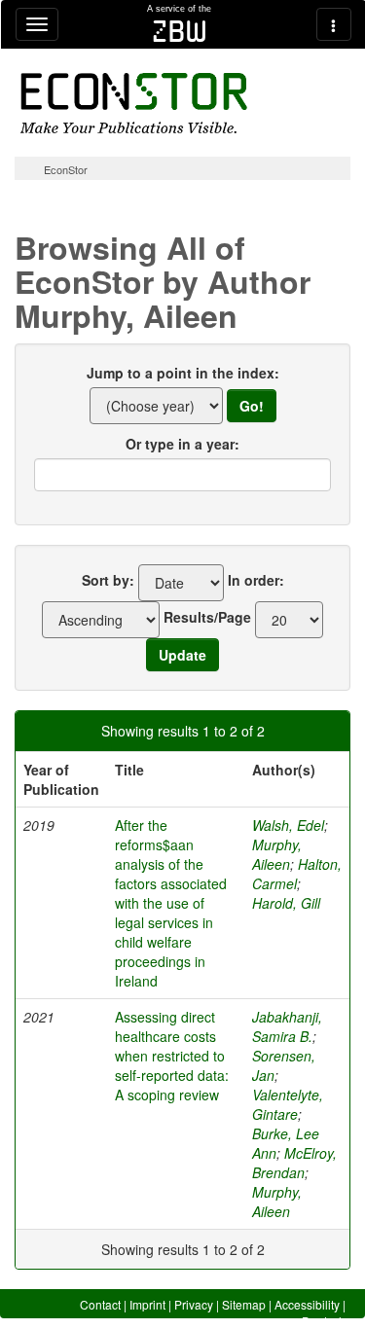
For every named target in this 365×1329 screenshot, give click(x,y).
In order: (256, 580)
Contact (100, 1304)
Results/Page (207, 617)
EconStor (66, 169)
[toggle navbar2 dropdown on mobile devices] (333, 24)
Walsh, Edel (288, 825)
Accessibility (307, 1304)
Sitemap (244, 1304)
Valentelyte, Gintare (287, 1104)
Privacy (193, 1304)
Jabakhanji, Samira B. (287, 1026)
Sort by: (108, 580)
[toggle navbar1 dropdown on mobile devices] (37, 24)
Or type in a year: (182, 443)
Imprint (147, 1304)
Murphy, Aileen (277, 854)
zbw (179, 31)
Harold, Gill (286, 903)
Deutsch (324, 1320)
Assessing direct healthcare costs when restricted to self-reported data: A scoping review (172, 1055)
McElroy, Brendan (294, 1162)
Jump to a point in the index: (183, 372)
